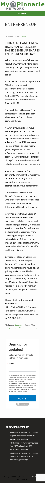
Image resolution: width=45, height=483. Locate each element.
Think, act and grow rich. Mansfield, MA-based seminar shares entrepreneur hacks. (22, 48)
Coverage (18, 325)
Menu (24, 13)
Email (11, 363)
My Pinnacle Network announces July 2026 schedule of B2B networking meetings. (24, 446)
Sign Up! (23, 398)
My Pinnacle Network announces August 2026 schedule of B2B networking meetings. (24, 435)
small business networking (26, 328)
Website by (34, 477)
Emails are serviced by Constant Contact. (22, 390)
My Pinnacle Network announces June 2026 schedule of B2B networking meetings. (24, 456)
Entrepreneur (10, 328)
